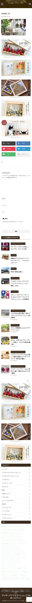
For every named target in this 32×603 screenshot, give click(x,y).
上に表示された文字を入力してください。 (13, 221)
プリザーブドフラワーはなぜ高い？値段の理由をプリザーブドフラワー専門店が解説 (20, 357)
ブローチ (4, 557)
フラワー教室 (16, 554)
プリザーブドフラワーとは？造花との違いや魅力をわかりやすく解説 (20, 371)
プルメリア (12, 557)
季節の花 (25, 571)
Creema (14, 526)
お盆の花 (4, 533)
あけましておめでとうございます (10, 529)
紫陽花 (16, 578)
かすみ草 (11, 533)
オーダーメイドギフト (16, 540)
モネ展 (18, 561)
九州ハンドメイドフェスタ (8, 568)
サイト (3, 212)
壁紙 (3, 571)
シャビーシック (22, 543)
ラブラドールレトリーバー (8, 564)
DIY (19, 526)
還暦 (28, 578)
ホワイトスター (21, 557)
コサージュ (13, 543)
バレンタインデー (6, 550)
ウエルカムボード (17, 536)
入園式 (19, 568)
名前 (3, 198)
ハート (18, 547)
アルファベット (6, 536)
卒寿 (25, 568)
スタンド (4, 547)
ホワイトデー (5, 561)
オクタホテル (5, 540)
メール (4, 205)
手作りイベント (6, 575)
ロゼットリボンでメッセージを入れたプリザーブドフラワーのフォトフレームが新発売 (20, 297)
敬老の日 (15, 575)
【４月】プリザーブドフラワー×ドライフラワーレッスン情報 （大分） (20, 283)
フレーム (24, 554)
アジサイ (18, 533)
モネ (12, 561)
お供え (22, 529)
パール (22, 550)
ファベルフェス (6, 554)
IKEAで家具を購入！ (17, 272)
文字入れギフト (23, 575)
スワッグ (11, 547)
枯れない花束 (5, 578)
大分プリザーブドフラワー (13, 571)
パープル (16, 550)
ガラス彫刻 (5, 543)
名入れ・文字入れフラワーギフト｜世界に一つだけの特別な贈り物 (20, 342)
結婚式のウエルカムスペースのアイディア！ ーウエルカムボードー (20, 260)
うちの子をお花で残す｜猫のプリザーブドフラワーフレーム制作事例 (20, 315)
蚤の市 (22, 578)
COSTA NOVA (5, 526)
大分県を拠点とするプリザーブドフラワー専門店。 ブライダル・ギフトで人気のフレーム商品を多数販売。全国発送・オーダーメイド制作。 (16, 591)
